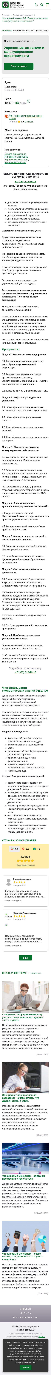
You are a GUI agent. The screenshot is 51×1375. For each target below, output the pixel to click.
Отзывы (30, 31)
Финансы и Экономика (16, 157)
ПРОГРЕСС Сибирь (25, 992)
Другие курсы (42, 31)
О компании (19, 31)
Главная (5, 15)
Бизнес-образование (15, 154)
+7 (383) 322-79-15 (25, 181)
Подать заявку (19, 66)
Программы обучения (23, 15)
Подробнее (25, 1018)
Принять (25, 1368)
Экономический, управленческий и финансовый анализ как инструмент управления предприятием (26, 1030)
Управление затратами (16, 160)
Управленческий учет (15, 162)
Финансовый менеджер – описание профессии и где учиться (23, 1293)
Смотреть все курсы (25, 1079)
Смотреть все (36, 1089)
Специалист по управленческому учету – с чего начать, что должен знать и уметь (22, 1133)
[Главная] (13, 4)
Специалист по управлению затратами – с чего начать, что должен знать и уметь (20, 1214)
